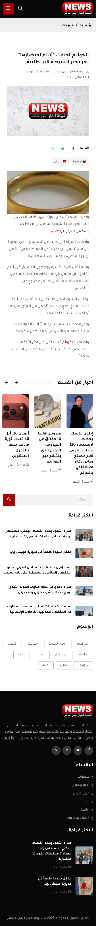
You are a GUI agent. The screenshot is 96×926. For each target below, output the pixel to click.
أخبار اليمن (82, 644)
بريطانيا (57, 231)
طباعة (78, 162)
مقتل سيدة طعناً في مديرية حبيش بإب (40, 552)
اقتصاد (12, 644)
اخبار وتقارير (80, 785)
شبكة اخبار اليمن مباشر (69, 72)
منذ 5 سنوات (36, 72)
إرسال (58, 162)
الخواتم (67, 342)
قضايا (84, 802)
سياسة (33, 644)
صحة (39, 654)
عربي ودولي (61, 654)
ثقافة (45, 665)
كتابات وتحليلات (77, 818)
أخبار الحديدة (56, 644)
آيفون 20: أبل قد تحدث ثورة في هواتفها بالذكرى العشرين (17, 445)
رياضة (21, 654)
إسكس (82, 231)
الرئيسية (86, 25)
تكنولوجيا (83, 665)
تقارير (63, 665)
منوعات (68, 25)
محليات (84, 654)
